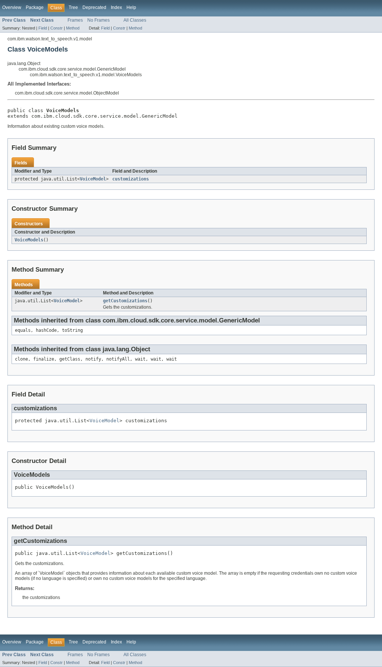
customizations (130, 179)
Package (35, 7)
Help (131, 7)
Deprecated (94, 7)
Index (116, 7)
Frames (75, 20)
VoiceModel (93, 179)
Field (42, 28)
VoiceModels (29, 240)
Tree (73, 7)
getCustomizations (125, 300)
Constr (56, 28)
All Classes (134, 20)
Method (72, 28)
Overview (11, 7)
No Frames (98, 20)
